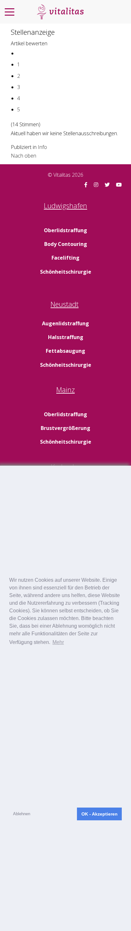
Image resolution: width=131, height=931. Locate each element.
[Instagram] (96, 184)
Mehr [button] (58, 642)
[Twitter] (107, 184)
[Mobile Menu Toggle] (9, 12)
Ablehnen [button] (21, 813)
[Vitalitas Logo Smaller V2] (60, 11)
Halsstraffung (65, 337)
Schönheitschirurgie (65, 271)
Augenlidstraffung (65, 323)
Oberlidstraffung (65, 230)
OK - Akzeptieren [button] (99, 813)
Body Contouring (65, 244)
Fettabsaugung (65, 350)
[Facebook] (85, 184)
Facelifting (65, 257)
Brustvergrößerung (65, 428)
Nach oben (23, 155)
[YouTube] (119, 184)
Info (42, 147)
